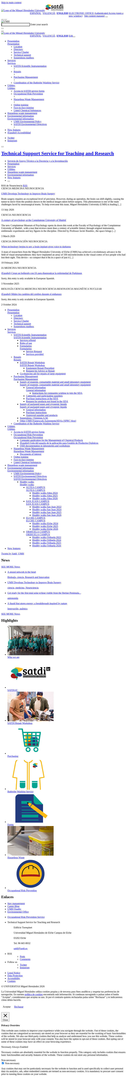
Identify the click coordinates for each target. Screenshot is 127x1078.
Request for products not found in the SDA (47, 401)
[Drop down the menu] (5, 19)
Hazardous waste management (22, 113)
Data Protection (15, 975)
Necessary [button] (6, 1047)
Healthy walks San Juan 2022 (46, 506)
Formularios (26, 346)
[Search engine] (106, 16)
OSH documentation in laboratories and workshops (45, 445)
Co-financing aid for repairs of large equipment (43, 373)
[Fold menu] (74, 36)
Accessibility (13, 978)
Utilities (11, 85)
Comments (25, 959)
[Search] (2, 28)
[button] (13, 44)
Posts (22, 956)
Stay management (16, 903)
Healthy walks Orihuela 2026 (46, 545)
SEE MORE (10, 566)
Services (11, 60)
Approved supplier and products (41, 415)
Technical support (22, 55)
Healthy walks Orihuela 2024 (46, 540)
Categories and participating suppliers (44, 396)
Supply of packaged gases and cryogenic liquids (43, 404)
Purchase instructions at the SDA (42, 398)
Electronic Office (81, 13)
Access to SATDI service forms (29, 91)
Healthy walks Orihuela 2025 (46, 543)
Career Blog (13, 906)
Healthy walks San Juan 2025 (46, 512)
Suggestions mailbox (24, 57)
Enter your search (39, 24)
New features (13, 130)
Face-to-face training (24, 107)
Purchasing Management (26, 77)
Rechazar (18, 1006)
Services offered (28, 340)
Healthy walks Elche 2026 (45, 529)
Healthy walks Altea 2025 (45, 495)
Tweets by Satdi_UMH (12, 553)
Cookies (11, 981)
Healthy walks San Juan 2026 (46, 515)
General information (36, 387)
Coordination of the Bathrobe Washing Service (36, 82)
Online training (21, 105)
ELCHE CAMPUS (35, 518)
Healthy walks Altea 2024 (45, 493)
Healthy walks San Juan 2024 (46, 509)
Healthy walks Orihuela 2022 (46, 537)
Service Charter (21, 52)
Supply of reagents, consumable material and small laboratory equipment (55, 382)
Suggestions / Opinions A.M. (34, 418)
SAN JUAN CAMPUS (37, 501)
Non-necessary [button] (8, 1060)
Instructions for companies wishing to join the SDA (57, 393)
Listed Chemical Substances (27, 110)
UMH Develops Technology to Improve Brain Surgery (28, 193)
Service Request (34, 351)
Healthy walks (27, 482)
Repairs (17, 71)
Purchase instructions (36, 412)
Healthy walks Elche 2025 (45, 526)
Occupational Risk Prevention (28, 93)
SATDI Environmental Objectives (30, 124)
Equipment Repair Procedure (40, 368)
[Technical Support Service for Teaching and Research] (55, 10)
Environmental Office (18, 911)
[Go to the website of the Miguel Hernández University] (23, 10)
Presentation (13, 41)
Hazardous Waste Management (29, 99)
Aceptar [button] (7, 1006)
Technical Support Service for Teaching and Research (57, 153)
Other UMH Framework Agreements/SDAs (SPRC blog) (48, 420)
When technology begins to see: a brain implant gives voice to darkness (36, 246)
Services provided (35, 354)
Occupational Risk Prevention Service (26, 917)
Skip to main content (11, 2)
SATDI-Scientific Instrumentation (30, 66)
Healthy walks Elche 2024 (45, 523)
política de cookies (34, 994)
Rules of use (26, 343)
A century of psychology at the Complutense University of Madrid (33, 220)
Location (18, 46)
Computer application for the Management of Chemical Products (51, 440)
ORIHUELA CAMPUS (38, 531)
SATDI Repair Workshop (32, 362)
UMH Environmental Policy (27, 121)
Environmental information (20, 116)
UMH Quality (14, 909)
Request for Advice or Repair (40, 371)
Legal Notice (13, 973)
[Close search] (2, 31)
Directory (18, 49)
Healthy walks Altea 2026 (45, 498)
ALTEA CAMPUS (35, 487)
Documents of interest (30, 454)
